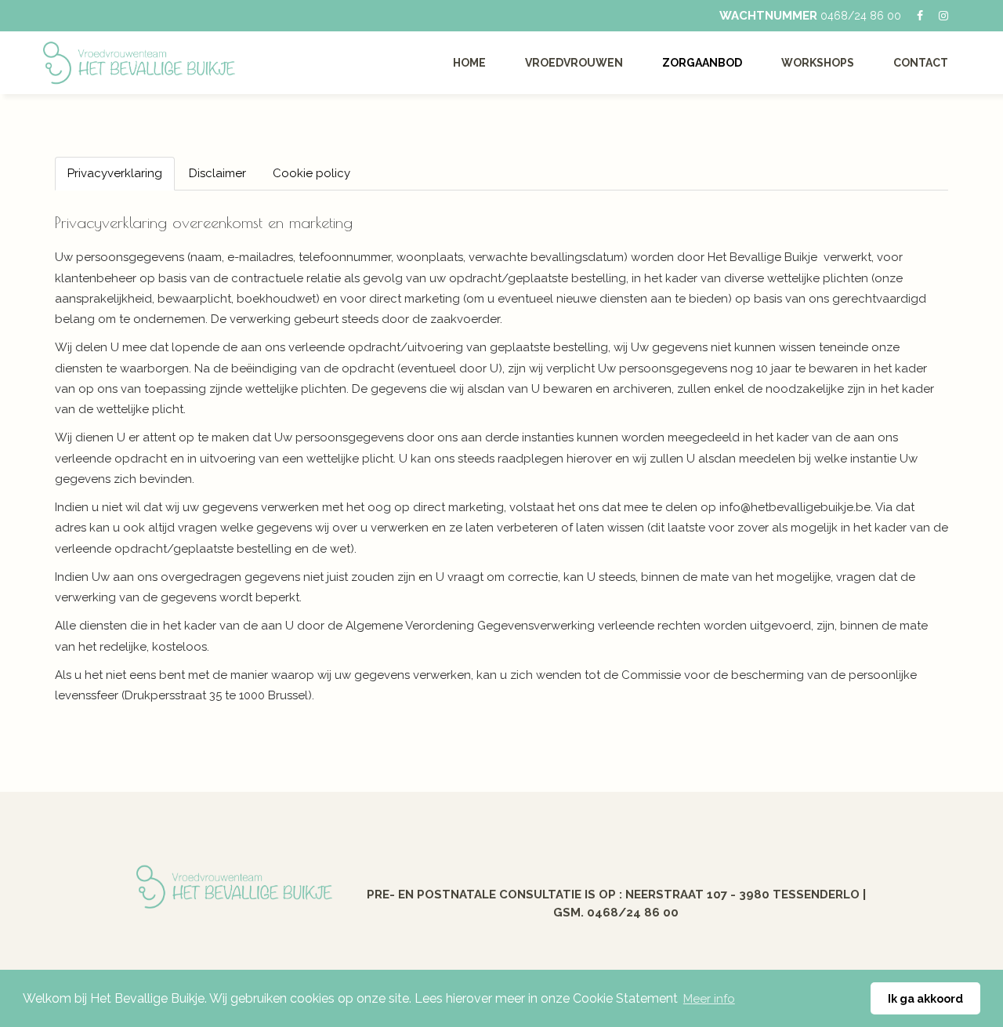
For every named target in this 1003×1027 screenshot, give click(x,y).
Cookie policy (311, 173)
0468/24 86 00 (860, 15)
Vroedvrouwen (574, 62)
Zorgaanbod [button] (702, 62)
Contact (920, 62)
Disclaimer (217, 173)
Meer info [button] (709, 999)
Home (469, 62)
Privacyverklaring (114, 173)
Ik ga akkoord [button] (925, 998)
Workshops (817, 62)
